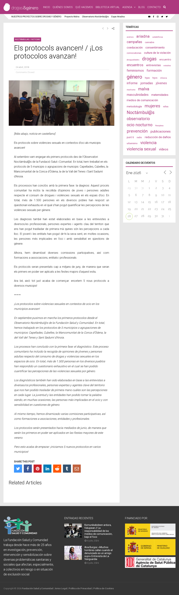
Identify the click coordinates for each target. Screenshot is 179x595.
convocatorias (134, 53)
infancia (163, 78)
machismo (131, 90)
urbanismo (132, 143)
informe (132, 83)
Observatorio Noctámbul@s (95, 16)
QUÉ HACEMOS (84, 7)
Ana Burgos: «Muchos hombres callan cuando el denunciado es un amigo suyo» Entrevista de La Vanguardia (98, 553)
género (134, 77)
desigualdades (133, 60)
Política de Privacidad (80, 588)
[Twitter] (18, 469)
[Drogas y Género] (20, 10)
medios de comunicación (142, 100)
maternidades (159, 94)
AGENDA (127, 7)
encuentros (135, 65)
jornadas (146, 83)
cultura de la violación (157, 52)
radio (139, 137)
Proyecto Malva (72, 16)
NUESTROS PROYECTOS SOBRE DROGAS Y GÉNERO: (36, 16)
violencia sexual (141, 149)
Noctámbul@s (141, 112)
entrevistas (153, 65)
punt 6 (130, 137)
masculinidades (138, 94)
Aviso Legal (61, 588)
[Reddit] (57, 469)
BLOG (141, 7)
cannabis (149, 42)
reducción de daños (158, 137)
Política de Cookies (103, 588)
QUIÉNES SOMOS (63, 7)
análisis (130, 37)
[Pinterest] (38, 469)
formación (154, 70)
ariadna (143, 36)
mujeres (152, 105)
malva (143, 89)
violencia (148, 142)
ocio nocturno (139, 124)
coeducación (135, 47)
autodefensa (157, 37)
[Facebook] (28, 469)
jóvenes (161, 83)
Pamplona (159, 125)
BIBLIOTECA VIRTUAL (108, 7)
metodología (134, 106)
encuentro (165, 59)
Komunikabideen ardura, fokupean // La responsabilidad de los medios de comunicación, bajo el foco (98, 531)
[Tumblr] (67, 469)
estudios (167, 65)
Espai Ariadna (118, 16)
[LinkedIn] (47, 469)
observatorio (138, 118)
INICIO (46, 7)
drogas (149, 59)
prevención (137, 131)
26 (129, 216)
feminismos (135, 70)
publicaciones (161, 131)
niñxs (165, 106)
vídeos (163, 149)
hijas (147, 78)
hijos (154, 78)
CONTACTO (154, 7)
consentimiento (155, 47)
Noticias (35, 39)
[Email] (77, 469)
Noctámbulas (22, 39)
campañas (134, 42)
